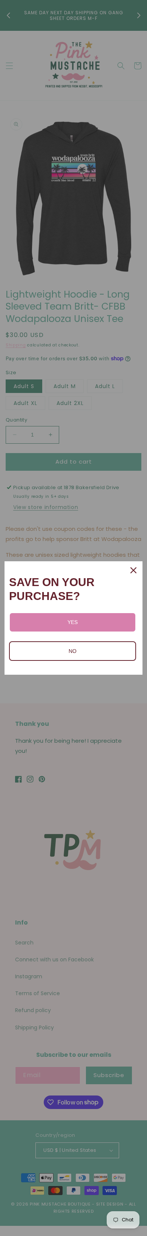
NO (73, 651)
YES (72, 622)
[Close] (133, 570)
